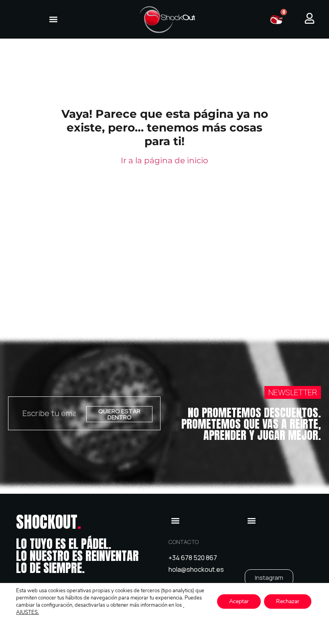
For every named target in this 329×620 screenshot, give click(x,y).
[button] (53, 19)
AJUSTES (27, 612)
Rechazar (287, 601)
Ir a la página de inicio (164, 160)
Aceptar (239, 601)
